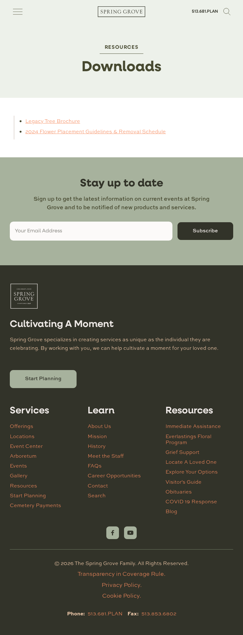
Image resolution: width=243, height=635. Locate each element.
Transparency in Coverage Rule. (121, 573)
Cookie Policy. (121, 595)
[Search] (227, 11)
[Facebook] (112, 532)
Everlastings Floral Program (188, 439)
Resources (121, 47)
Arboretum (23, 455)
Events (18, 465)
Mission (97, 436)
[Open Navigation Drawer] (18, 12)
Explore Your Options (191, 471)
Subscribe (205, 230)
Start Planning (43, 378)
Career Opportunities (114, 475)
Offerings (21, 426)
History (97, 446)
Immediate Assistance (193, 426)
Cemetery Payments (35, 505)
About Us (99, 426)
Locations (22, 436)
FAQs (95, 465)
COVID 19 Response (191, 501)
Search (97, 495)
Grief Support (182, 452)
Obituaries (178, 491)
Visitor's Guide (183, 481)
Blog (171, 511)
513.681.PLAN (205, 11)
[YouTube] (130, 532)
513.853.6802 (158, 613)
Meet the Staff (106, 455)
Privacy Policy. (122, 584)
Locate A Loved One (191, 461)
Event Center (26, 446)
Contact (98, 485)
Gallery (19, 475)
